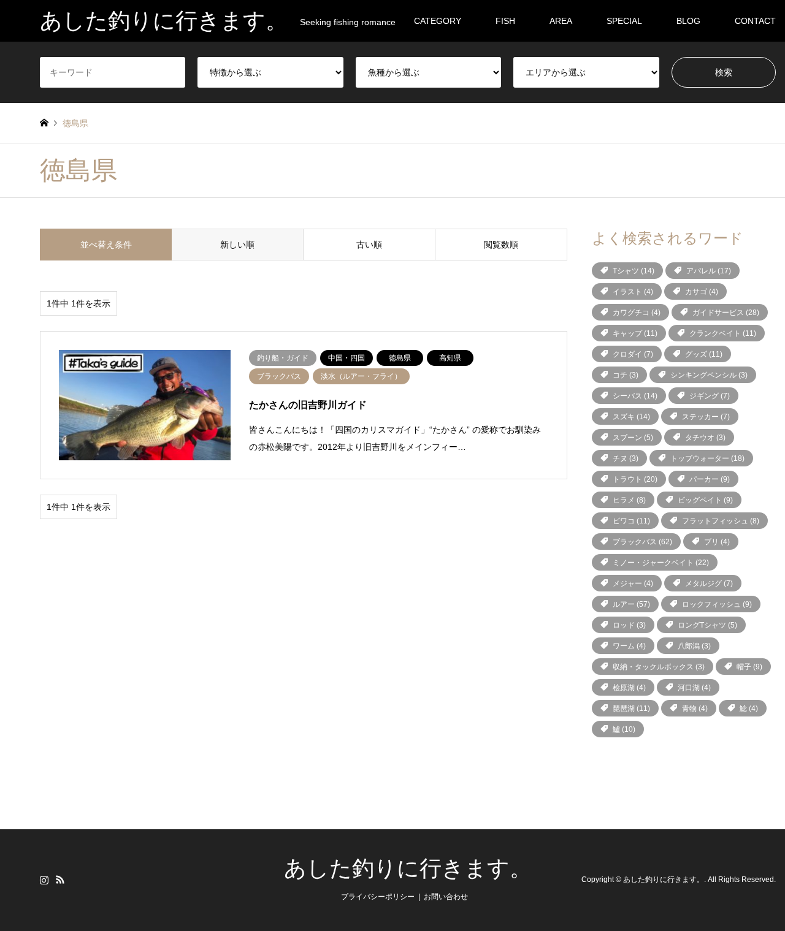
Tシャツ (633, 271)
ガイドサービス (725, 312)
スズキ (631, 416)
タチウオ (705, 437)
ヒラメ (629, 500)
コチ (625, 375)
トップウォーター (707, 458)
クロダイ (633, 354)
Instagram (44, 879)
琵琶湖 (631, 708)
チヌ (625, 458)
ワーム (629, 646)
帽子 (749, 667)
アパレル (708, 271)
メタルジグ (709, 583)
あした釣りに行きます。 (408, 868)
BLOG (688, 21)
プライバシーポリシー (378, 896)
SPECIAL (624, 21)
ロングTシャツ (707, 625)
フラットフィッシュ (720, 521)
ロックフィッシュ (717, 604)
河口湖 (694, 687)
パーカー (709, 479)
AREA (561, 21)
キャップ (635, 333)
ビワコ (631, 521)
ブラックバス (642, 542)
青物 (695, 708)
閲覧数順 (501, 244)
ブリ (717, 542)
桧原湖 (629, 687)
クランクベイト (722, 333)
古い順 (369, 244)
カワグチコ (637, 312)
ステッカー (706, 416)
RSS (60, 879)
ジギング (709, 396)
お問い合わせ (446, 896)
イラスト (633, 291)
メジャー (633, 583)
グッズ (703, 354)
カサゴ (701, 291)
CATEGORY (437, 21)
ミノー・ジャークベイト (661, 562)
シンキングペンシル (709, 375)
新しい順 (237, 244)
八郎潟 (694, 646)
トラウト (635, 479)
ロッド (629, 625)
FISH (505, 21)
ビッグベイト (705, 500)
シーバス (635, 396)
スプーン (633, 437)
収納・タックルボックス (659, 667)
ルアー (631, 604)
